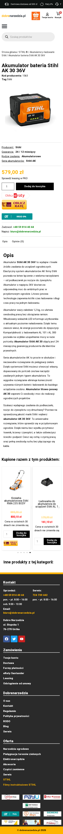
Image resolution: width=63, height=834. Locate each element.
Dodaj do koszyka (34, 186)
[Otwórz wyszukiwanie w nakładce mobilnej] (28, 37)
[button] (4, 26)
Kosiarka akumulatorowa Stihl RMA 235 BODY (16, 500)
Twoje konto (47, 17)
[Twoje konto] (47, 14)
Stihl (9, 79)
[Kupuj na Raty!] (31, 216)
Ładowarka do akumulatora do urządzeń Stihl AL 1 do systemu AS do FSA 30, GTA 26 (46, 507)
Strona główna (9, 52)
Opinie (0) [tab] (18, 241)
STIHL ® (23, 52)
